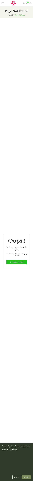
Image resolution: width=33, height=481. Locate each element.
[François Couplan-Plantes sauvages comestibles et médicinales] (13, 3)
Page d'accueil (17, 262)
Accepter (26, 477)
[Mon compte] (31, 3)
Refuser (16, 477)
